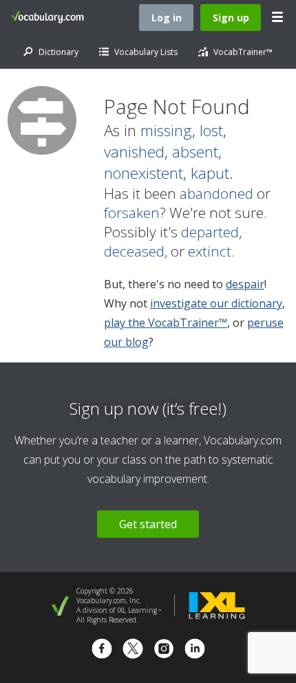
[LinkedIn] (194, 650)
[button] (278, 17)
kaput (210, 173)
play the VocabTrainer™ (165, 322)
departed (210, 231)
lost (211, 130)
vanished (134, 151)
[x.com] (133, 650)
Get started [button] (148, 524)
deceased (134, 251)
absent (195, 151)
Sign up (231, 17)
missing (166, 130)
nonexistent (143, 173)
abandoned (216, 193)
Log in (166, 17)
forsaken (132, 212)
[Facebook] (102, 650)
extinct (209, 251)
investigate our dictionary (216, 303)
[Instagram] (164, 650)
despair (245, 284)
